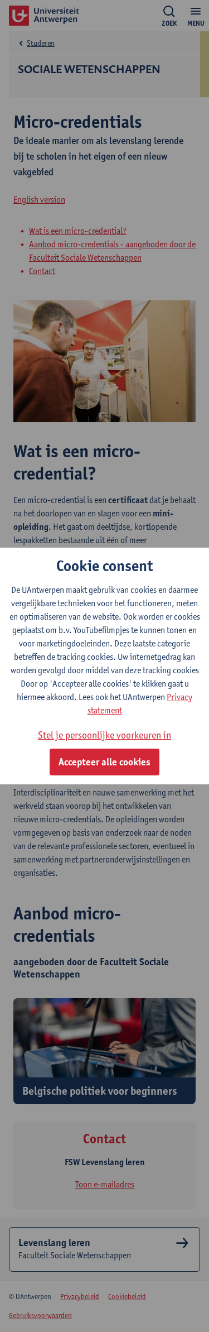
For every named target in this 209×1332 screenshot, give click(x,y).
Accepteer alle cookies (104, 762)
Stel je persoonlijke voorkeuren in (104, 735)
